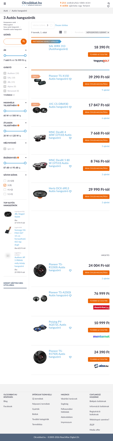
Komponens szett (10, 22)
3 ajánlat (105, 146)
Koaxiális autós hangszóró (13, 29)
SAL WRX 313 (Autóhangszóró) (58, 48)
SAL (9, 78)
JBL (9, 82)
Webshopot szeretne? (99, 420)
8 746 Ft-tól (100, 161)
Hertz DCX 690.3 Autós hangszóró (59, 190)
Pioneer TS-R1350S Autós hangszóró (57, 267)
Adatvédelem (67, 417)
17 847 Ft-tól (99, 105)
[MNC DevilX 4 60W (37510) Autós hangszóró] (40, 138)
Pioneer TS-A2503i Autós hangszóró (60, 294)
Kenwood (12, 91)
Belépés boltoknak (98, 401)
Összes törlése (61, 25)
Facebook (8, 406)
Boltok (35, 414)
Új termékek (37, 399)
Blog (6, 401)
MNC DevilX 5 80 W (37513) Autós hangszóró (59, 163)
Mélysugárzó (8, 25)
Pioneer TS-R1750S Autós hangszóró (57, 354)
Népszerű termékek (41, 404)
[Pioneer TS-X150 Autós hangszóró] (40, 82)
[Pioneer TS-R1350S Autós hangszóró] (40, 271)
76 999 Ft (101, 294)
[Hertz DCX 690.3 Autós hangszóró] (40, 194)
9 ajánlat (105, 90)
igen (9, 149)
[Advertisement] (70, 233)
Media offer (95, 430)
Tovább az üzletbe (99, 54)
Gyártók (35, 409)
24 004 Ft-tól (99, 265)
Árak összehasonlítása (96, 84)
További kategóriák (40, 419)
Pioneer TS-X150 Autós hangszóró (59, 77)
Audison (11, 73)
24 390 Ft (101, 352)
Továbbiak (8, 95)
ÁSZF (92, 425)
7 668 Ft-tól (100, 133)
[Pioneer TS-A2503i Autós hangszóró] (40, 299)
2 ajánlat (105, 175)
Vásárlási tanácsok (69, 399)
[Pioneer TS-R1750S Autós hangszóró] (40, 357)
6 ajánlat (105, 118)
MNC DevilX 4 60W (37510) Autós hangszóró (60, 135)
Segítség (64, 404)
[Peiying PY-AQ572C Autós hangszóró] (40, 328)
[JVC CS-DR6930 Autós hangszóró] (40, 110)
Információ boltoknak (99, 406)
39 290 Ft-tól (99, 77)
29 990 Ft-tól (99, 189)
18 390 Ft (101, 47)
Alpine (10, 87)
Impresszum (66, 422)
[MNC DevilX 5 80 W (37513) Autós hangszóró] (40, 166)
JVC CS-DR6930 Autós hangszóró (58, 105)
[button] (107, 7)
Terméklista (37, 425)
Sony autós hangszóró (11, 27)
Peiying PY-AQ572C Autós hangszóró (57, 325)
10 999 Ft (101, 323)
